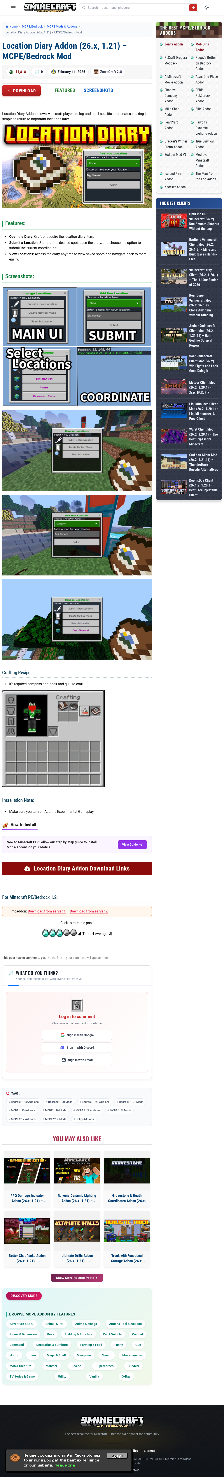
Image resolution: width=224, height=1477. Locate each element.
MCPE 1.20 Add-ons (23, 1110)
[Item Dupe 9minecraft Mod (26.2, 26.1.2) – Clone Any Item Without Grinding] (174, 305)
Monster (51, 1366)
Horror (14, 1355)
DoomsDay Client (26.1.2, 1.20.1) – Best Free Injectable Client (203, 487)
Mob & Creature (20, 1366)
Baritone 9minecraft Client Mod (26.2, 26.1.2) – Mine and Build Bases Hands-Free (203, 249)
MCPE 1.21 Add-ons (88, 1110)
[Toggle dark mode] (207, 7)
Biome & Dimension (23, 1334)
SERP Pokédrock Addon (203, 95)
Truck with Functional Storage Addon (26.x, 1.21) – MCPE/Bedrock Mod (127, 1258)
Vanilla (94, 1376)
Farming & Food (91, 1345)
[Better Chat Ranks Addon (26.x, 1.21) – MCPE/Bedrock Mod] (27, 1231)
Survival (133, 1366)
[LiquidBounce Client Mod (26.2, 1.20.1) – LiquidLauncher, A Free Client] (174, 411)
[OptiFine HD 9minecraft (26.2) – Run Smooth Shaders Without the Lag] (174, 222)
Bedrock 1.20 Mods (60, 1101)
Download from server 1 (47, 911)
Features (65, 90)
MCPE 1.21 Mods (120, 1110)
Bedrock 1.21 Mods (131, 1101)
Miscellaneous (132, 1355)
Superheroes (105, 1366)
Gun (138, 1345)
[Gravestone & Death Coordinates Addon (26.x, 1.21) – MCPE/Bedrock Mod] (127, 1170)
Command (17, 1345)
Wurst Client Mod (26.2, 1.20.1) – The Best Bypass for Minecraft (203, 436)
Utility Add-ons (85, 1119)
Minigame (84, 1355)
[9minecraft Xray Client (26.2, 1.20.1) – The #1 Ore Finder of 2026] (174, 277)
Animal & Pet (54, 1324)
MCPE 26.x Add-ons (23, 1119)
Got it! (117, 1456)
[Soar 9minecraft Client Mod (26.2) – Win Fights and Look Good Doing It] (174, 364)
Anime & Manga (86, 1324)
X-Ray (126, 1376)
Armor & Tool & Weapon (125, 1324)
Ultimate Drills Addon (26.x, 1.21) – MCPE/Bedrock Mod (77, 1258)
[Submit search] (193, 7)
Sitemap (150, 1451)
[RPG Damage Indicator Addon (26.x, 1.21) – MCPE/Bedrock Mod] (27, 1170)
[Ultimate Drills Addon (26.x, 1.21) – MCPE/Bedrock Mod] (77, 1231)
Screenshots (98, 90)
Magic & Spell (56, 1355)
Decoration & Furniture (52, 1345)
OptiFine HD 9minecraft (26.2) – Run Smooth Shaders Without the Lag (204, 221)
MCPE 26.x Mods (55, 1119)
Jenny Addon (173, 44)
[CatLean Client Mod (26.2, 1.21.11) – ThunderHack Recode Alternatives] (174, 462)
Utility (62, 1376)
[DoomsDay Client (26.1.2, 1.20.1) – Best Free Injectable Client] (174, 488)
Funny (118, 1345)
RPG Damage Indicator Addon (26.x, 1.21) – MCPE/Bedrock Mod (27, 1198)
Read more (65, 1465)
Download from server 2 (89, 911)
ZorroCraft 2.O (111, 72)
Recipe (76, 1366)
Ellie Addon (204, 109)
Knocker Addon (175, 187)
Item (33, 1355)
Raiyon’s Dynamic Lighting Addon (206, 128)
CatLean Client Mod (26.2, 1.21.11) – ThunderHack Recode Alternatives (203, 462)
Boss (50, 1334)
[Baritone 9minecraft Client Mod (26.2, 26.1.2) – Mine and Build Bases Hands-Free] (174, 249)
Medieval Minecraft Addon (202, 160)
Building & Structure (79, 1334)
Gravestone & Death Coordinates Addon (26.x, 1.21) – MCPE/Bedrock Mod (127, 1198)
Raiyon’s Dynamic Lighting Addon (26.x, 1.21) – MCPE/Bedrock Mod (77, 1198)
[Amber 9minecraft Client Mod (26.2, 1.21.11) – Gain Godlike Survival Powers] (174, 336)
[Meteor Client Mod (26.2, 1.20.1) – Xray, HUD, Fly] (174, 387)
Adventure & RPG (21, 1324)
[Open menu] (13, 7)
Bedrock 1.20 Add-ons (25, 1101)
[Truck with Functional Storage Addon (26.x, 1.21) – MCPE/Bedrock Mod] (127, 1231)
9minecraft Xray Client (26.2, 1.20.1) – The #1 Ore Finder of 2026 (203, 277)
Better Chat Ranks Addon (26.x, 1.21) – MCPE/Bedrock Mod (27, 1258)
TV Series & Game (22, 1376)
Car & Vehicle (112, 1334)
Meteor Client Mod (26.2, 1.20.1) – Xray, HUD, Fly (202, 387)
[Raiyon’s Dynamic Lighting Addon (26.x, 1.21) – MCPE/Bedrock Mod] (77, 1170)
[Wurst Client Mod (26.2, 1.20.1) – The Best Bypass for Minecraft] (174, 437)
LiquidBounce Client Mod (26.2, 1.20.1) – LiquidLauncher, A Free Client (204, 411)
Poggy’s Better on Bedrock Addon (206, 63)
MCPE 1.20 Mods (55, 1110)
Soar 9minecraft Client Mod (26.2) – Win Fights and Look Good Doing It (203, 363)
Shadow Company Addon (171, 95)
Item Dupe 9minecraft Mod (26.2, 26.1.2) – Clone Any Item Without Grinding (201, 305)
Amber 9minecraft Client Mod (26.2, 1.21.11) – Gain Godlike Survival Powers (202, 336)
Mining (106, 1355)
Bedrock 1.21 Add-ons (96, 1101)
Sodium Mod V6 (175, 155)
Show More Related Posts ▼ (77, 1277)
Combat (137, 1334)
